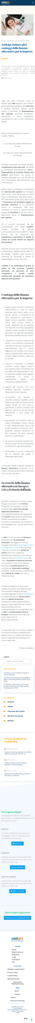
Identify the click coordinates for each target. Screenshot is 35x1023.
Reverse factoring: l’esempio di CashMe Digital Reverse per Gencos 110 (17, 753)
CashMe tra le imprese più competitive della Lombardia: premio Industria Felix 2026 (17, 679)
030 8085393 (18, 867)
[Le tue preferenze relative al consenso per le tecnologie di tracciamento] (32, 1020)
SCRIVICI (18, 843)
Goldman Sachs (22, 558)
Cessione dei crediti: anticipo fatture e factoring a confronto (17, 774)
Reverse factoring (15, 716)
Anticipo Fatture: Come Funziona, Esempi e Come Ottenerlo (15, 764)
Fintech (10, 702)
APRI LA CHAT (18, 891)
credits (17, 1012)
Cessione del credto (16, 711)
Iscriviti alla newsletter (17, 918)
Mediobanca (28, 594)
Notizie (10, 721)
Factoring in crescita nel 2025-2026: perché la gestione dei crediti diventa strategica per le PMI (16, 686)
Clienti (10, 707)
